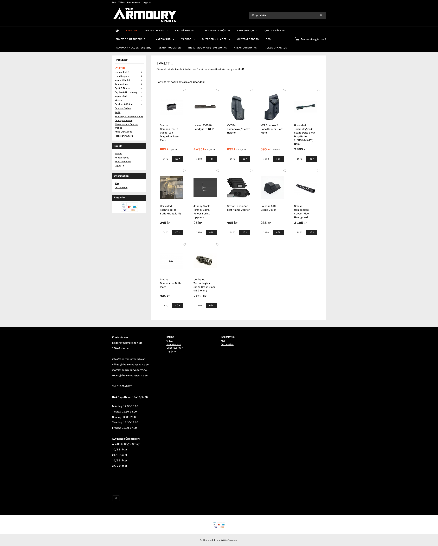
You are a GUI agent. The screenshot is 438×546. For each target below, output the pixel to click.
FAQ (114, 2)
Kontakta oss (133, 2)
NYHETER (131, 30)
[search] (321, 15)
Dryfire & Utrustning (130, 39)
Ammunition (245, 30)
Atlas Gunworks (245, 47)
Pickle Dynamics (275, 47)
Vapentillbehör (215, 30)
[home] (117, 30)
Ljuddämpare (184, 30)
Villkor (121, 2)
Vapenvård (163, 39)
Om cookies (121, 187)
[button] (177, 159)
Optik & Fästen (275, 30)
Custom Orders (248, 39)
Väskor (186, 39)
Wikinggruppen (229, 540)
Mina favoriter (123, 161)
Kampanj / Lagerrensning (133, 47)
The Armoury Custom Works (207, 47)
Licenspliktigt (154, 30)
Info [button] (165, 159)
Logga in (147, 2)
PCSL (269, 39)
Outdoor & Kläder (214, 39)
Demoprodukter (169, 47)
